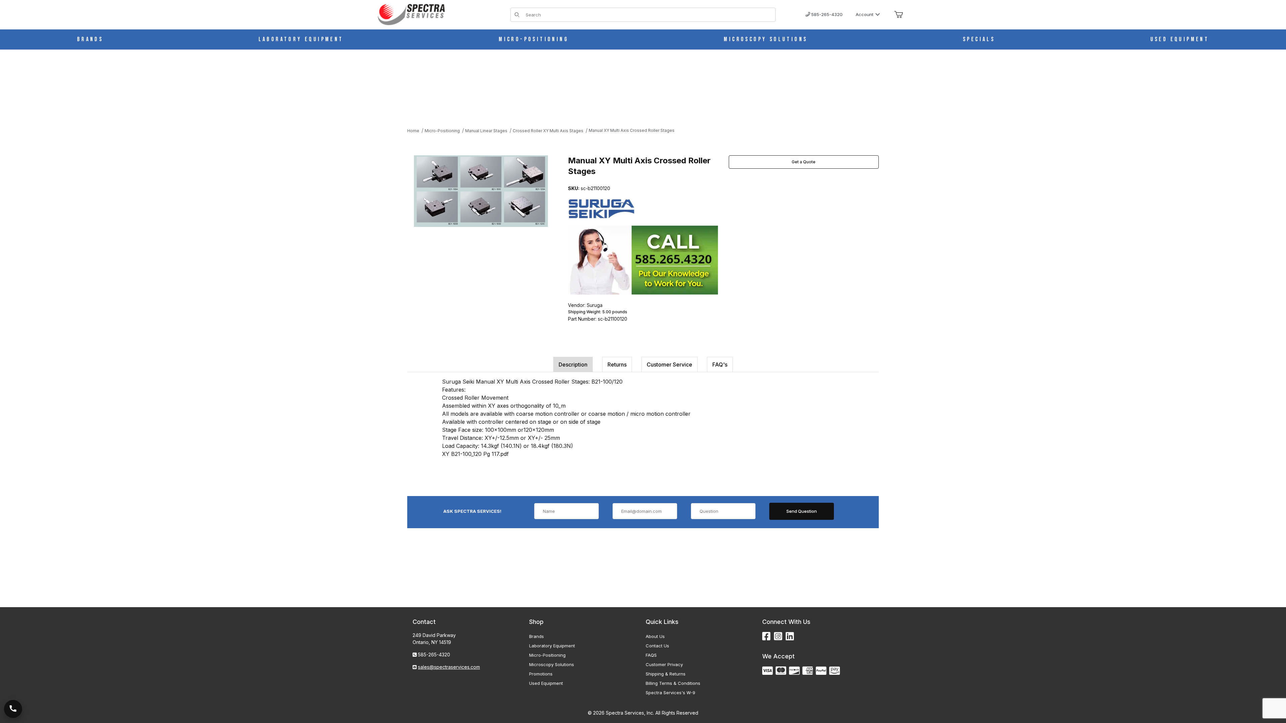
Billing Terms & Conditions (673, 683)
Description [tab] (573, 364)
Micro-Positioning (547, 655)
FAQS (651, 655)
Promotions (541, 673)
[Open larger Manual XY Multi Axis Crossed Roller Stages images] (481, 191)
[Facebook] (766, 636)
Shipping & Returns (666, 673)
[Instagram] (778, 636)
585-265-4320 (826, 14)
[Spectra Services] (411, 14)
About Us (655, 636)
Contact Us (657, 645)
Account (864, 14)
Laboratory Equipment (552, 645)
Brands (536, 636)
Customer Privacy (664, 664)
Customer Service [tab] (669, 364)
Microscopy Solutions (551, 664)
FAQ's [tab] (719, 364)
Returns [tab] (617, 364)
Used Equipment (546, 683)
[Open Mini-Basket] (898, 14)
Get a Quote (803, 161)
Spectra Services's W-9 (670, 692)
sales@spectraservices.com (449, 667)
